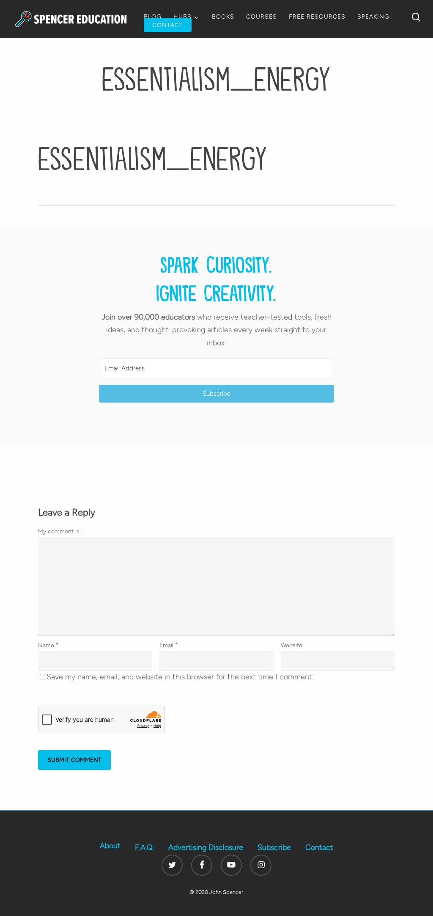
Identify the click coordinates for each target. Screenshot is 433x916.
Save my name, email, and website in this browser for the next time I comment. (180, 676)
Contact (319, 847)
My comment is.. (60, 531)
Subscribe (274, 847)
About (110, 845)
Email (168, 645)
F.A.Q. (144, 847)
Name (48, 645)
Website (291, 645)
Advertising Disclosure (205, 847)
